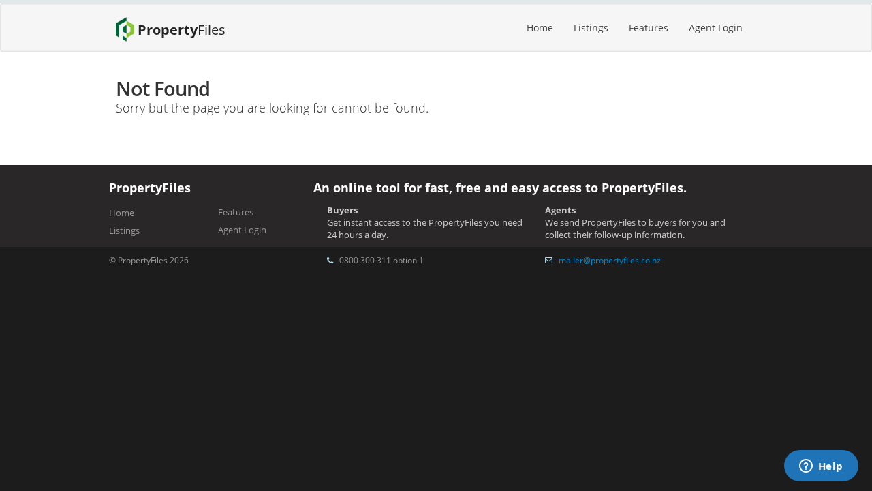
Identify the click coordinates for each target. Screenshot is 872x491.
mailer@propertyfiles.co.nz (610, 259)
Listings (591, 27)
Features (648, 27)
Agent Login (716, 27)
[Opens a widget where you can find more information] (820, 467)
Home (540, 27)
